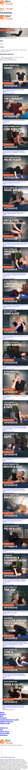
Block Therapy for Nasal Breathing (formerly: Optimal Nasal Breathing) (14, 213)
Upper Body (23, 50)
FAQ (1, 729)
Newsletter (4, 735)
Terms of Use (4, 731)
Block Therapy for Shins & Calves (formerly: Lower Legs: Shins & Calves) (14, 706)
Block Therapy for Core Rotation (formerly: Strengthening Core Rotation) (14, 151)
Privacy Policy (5, 733)
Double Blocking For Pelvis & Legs (11, 550)
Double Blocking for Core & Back (11, 366)
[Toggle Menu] (26, 6)
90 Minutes (4, 57)
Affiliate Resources (6, 721)
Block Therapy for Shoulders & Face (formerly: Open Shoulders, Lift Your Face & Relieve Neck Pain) (15, 428)
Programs (3, 718)
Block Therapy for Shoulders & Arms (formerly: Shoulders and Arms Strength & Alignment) (15, 274)
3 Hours (16, 57)
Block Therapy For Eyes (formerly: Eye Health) (15, 396)
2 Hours (10, 57)
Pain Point (15, 50)
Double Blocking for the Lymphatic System (14, 120)
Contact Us (4, 728)
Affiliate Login (5, 723)
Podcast (3, 714)
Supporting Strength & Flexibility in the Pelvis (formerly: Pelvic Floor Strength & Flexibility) (14, 580)
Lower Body (8, 50)
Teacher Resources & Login (9, 719)
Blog (1, 716)
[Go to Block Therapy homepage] (7, 4)
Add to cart (5, 93)
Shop (1, 38)
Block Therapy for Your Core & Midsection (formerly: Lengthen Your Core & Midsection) (14, 674)
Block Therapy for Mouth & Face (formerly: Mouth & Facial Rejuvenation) (14, 489)
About (2, 712)
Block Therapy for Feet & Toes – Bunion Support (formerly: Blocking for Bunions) (15, 243)
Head (2, 50)
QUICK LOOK (10, 91)
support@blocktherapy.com (7, 757)
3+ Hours (21, 57)
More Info (11, 93)
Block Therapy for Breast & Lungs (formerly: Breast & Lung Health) (14, 520)
